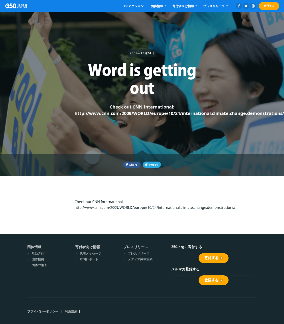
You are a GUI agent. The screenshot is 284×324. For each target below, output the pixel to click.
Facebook (239, 6)
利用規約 (71, 311)
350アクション (133, 6)
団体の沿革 (39, 265)
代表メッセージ (90, 253)
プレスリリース (139, 253)
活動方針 (38, 253)
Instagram (253, 6)
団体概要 (38, 259)
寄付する (269, 5)
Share (133, 165)
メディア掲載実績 (140, 259)
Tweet (153, 165)
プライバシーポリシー (43, 311)
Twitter (246, 6)
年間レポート (89, 259)
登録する (211, 280)
